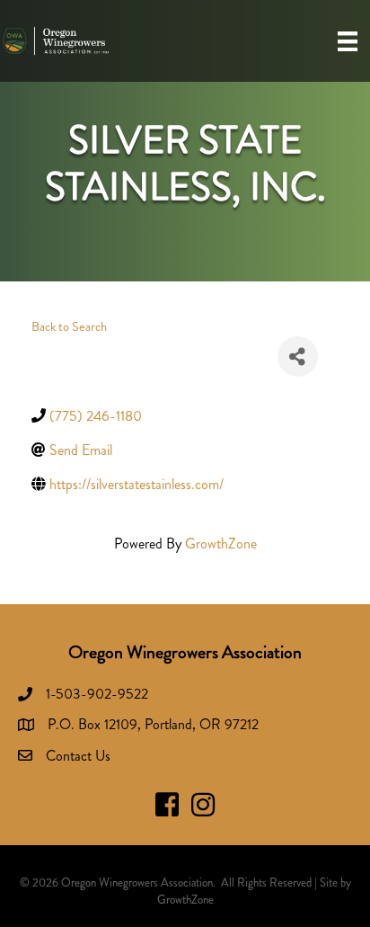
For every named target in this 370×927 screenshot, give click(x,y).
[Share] (298, 356)
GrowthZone (221, 543)
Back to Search (69, 326)
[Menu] (347, 41)
